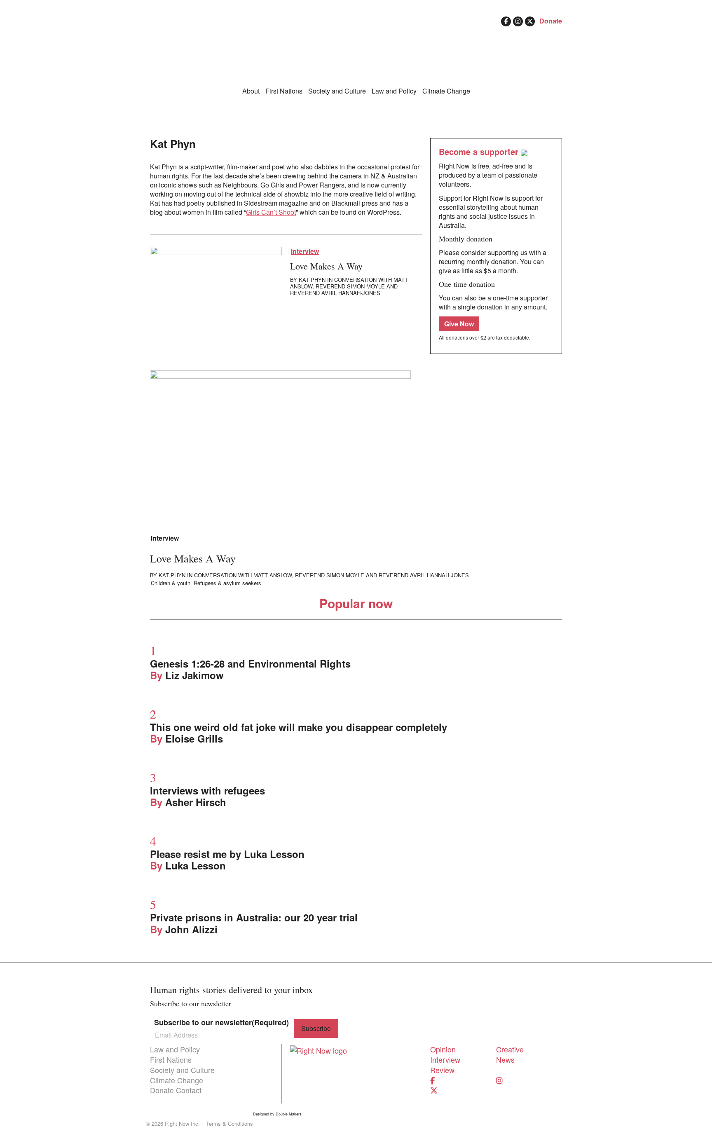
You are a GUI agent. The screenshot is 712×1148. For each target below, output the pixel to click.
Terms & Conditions (229, 1123)
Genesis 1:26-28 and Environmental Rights (250, 663)
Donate (550, 21)
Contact (188, 1090)
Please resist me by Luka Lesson (227, 854)
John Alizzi (191, 929)
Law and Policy (394, 91)
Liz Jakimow (194, 675)
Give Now (459, 323)
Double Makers (289, 1114)
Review (442, 1069)
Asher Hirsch (195, 802)
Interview (305, 251)
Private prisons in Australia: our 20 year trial (254, 917)
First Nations (283, 91)
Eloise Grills (194, 738)
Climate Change (446, 91)
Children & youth (170, 583)
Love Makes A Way (326, 266)
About (251, 91)
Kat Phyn (312, 279)
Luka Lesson (195, 865)
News (505, 1059)
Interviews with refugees (207, 790)
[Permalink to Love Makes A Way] (216, 283)
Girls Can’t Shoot (271, 212)
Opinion (443, 1049)
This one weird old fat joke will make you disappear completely (298, 727)
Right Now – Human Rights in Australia (356, 49)
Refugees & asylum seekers (227, 583)
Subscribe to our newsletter (221, 1022)
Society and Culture (337, 91)
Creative (510, 1049)
